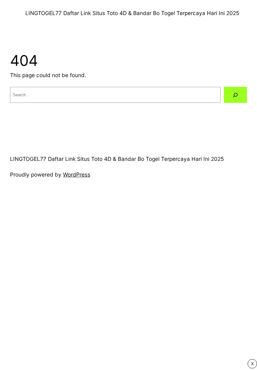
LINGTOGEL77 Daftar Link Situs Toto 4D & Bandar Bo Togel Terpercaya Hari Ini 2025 (132, 13)
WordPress (76, 174)
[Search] (235, 95)
